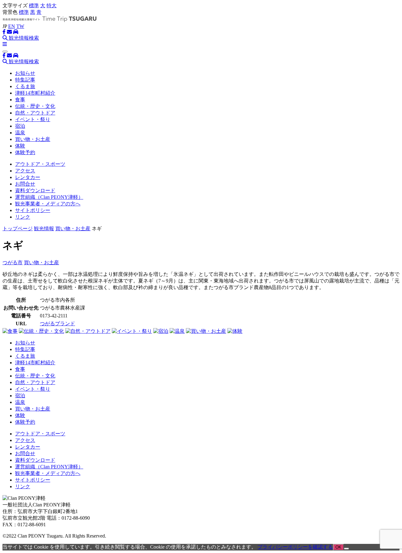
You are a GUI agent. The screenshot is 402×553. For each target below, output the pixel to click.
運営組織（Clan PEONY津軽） (49, 197)
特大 (51, 5)
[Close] (5, 52)
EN (11, 26)
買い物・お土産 (32, 139)
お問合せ (25, 184)
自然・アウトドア (35, 112)
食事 (20, 99)
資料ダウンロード (35, 190)
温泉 (20, 132)
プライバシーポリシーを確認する (295, 547)
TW (20, 26)
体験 (20, 145)
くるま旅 (25, 86)
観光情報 (44, 228)
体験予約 (25, 152)
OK (338, 547)
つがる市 (13, 262)
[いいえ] (346, 549)
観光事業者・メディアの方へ (47, 203)
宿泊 (20, 126)
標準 (34, 5)
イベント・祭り (32, 119)
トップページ (18, 228)
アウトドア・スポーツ (40, 164)
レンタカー (27, 177)
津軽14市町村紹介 (35, 93)
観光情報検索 (23, 38)
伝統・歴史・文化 (35, 106)
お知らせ (25, 73)
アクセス (25, 170)
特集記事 (25, 79)
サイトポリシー (32, 210)
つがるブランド (57, 323)
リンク (22, 217)
